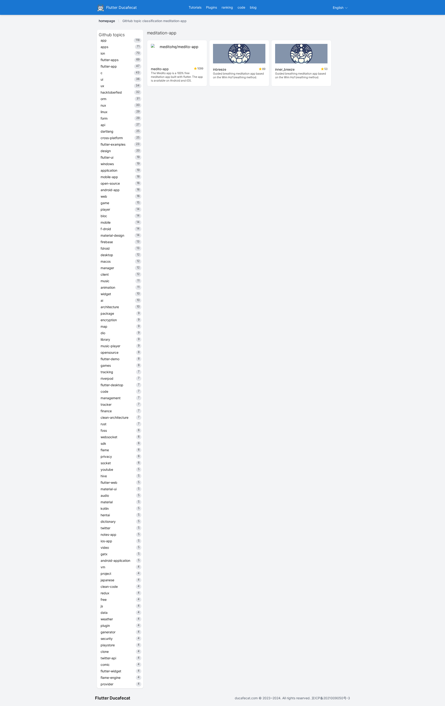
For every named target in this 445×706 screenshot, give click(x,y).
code (241, 7)
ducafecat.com (247, 698)
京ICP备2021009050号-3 (330, 698)
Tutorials (195, 7)
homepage (107, 21)
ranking (227, 7)
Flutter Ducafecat (112, 698)
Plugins (211, 7)
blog (253, 7)
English (338, 8)
